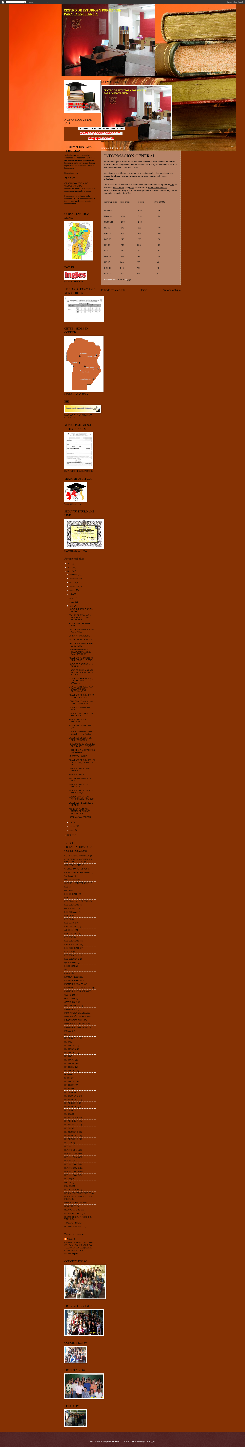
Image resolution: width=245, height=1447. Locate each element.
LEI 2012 (68, 1128)
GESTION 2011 (70, 1002)
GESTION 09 (69, 998)
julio (71, 594)
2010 (69, 835)
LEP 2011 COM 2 (71, 1153)
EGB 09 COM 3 (70, 934)
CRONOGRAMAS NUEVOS (75, 869)
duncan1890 (125, 1441)
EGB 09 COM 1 (70, 926)
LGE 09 (67, 1179)
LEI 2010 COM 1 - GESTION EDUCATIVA (81, 714)
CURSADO (68, 876)
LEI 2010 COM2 (71, 1110)
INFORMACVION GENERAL (76, 1027)
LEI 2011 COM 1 (71, 1118)
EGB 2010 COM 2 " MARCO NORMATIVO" (80, 792)
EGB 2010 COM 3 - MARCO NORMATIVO (80, 769)
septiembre (74, 586)
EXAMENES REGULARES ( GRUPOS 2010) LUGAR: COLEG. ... (80, 680)
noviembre (74, 578)
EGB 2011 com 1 (71, 912)
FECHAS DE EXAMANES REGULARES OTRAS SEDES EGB (80, 617)
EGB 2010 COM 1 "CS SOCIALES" (78, 785)
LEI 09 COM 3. (70, 1081)
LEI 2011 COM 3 (71, 1125)
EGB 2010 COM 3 (71, 948)
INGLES (67, 1031)
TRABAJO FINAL (71, 1223)
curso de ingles (70, 880)
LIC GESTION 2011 (72, 1190)
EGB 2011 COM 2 (71, 959)
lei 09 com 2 (69, 1074)
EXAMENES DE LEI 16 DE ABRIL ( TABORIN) (80, 739)
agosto (72, 590)
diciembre (73, 575)
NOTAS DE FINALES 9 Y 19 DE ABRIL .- (81, 665)
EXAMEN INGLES (72, 977)
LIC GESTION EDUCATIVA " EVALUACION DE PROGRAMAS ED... (81, 689)
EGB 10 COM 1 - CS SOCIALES (77, 721)
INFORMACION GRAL (73, 1020)
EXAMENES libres (72, 980)
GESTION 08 (69, 995)
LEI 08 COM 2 (70, 1049)
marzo (72, 822)
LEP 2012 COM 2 (71, 1171)
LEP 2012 (68, 1161)
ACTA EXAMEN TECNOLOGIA (82, 640)
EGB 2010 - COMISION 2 (79, 636)
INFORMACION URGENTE (75, 1024)
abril (71, 606)
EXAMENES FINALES (73, 984)
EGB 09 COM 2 (70, 894)
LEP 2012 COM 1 (71, 1168)
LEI (65, 1035)
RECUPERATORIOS (73, 1213)
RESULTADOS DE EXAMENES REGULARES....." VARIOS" (82, 745)
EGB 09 (67, 919)
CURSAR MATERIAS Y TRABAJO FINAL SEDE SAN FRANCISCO (80, 652)
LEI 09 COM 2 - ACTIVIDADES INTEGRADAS (82, 751)
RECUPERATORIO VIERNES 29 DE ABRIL (81, 645)
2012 (69, 567)
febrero (72, 826)
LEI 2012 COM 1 (71, 1132)
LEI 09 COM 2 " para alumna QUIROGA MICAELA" (81, 702)
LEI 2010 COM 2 (71, 1100)
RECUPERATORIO (72, 1210)
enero (72, 830)
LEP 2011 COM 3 (71, 1157)
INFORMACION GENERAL (80, 817)
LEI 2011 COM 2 (71, 1121)
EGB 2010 (68, 937)
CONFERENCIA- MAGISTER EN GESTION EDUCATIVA (78, 860)
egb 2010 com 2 (71, 908)
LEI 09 (67, 1056)
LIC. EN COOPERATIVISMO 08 (77, 1193)
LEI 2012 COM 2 (71, 1135)
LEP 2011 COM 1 (71, 1150)
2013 (69, 563)
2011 (69, 571)
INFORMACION (70, 1009)
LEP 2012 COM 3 (71, 1164)
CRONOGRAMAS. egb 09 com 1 (77, 872)
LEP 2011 (68, 1146)
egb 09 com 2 (70, 930)
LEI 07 (67, 1042)
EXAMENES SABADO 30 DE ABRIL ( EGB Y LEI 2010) (81, 659)
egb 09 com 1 (70, 890)
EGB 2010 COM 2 (76, 775)
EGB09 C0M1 (70, 966)
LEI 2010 (68, 1089)
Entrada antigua (172, 290)
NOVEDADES (70, 1206)
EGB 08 (67, 916)
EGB (66, 887)
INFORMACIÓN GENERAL (75, 1017)
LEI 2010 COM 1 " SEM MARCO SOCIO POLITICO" (81, 798)
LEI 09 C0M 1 (70, 1060)
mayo (72, 602)
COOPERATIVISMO (72, 865)
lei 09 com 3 (69, 1078)
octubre (72, 582)
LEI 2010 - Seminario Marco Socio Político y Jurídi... (80, 733)
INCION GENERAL (72, 1006)
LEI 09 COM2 (70, 1085)
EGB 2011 (68, 952)
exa (65, 970)
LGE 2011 (68, 1182)
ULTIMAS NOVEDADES (74, 1226)
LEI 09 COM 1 (70, 1071)
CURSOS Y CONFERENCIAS (76, 883)
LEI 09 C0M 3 (70, 1067)
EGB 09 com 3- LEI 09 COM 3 (76, 901)
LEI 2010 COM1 (71, 1107)
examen (67, 973)
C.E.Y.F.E (71, 1239)
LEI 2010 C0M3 (70, 1092)
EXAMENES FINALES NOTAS (77, 988)
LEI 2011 (68, 1114)
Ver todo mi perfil (71, 1254)
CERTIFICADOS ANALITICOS (77, 856)
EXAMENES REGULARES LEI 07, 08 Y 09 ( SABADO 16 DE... (82, 762)
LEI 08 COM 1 (70, 1045)
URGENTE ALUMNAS (78, 756)
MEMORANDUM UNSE (74, 1203)
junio (71, 598)
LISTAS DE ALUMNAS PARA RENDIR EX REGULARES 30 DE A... (81, 672)
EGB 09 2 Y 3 (70, 923)
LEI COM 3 (69, 1143)
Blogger (151, 1441)
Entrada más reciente (113, 290)
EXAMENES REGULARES (75, 991)
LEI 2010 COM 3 (71, 1103)
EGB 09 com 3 (70, 898)
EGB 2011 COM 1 (71, 955)
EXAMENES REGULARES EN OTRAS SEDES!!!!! (81, 696)
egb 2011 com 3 (70, 962)
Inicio (144, 290)
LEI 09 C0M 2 (70, 1063)
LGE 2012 (68, 1186)
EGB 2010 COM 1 (71, 905)
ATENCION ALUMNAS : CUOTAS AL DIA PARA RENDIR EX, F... (79, 811)
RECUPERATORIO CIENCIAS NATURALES (81, 631)
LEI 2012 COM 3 (71, 1139)
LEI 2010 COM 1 (71, 1038)
